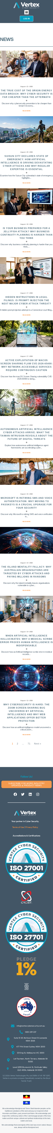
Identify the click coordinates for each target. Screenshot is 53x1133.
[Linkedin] (30, 794)
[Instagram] (37, 794)
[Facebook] (15, 794)
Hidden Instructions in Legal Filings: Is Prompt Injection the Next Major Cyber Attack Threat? (26, 300)
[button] (26, 12)
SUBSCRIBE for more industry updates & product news (26, 784)
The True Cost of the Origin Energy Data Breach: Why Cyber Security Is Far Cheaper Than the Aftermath (26, 93)
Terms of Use (18, 827)
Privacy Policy (31, 827)
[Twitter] (22, 794)
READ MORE (27, 734)
